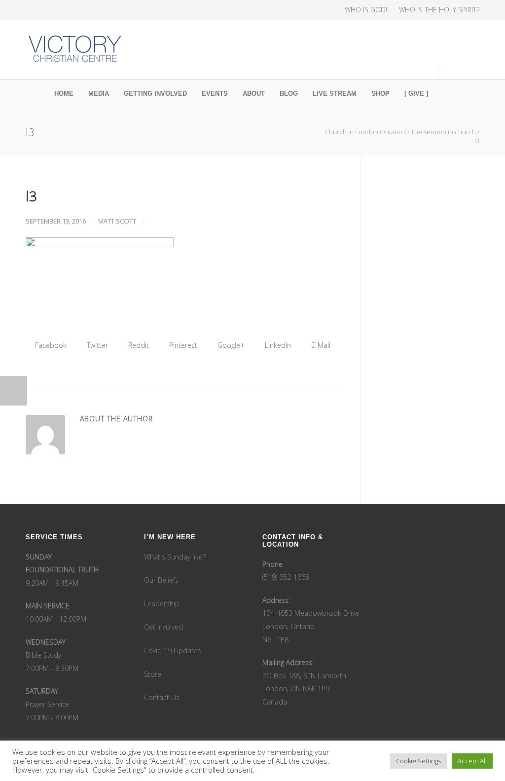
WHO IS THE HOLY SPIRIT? (439, 9)
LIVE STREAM (335, 93)
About (254, 93)
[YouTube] (95, 10)
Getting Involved (155, 93)
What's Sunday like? (175, 556)
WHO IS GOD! (366, 9)
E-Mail (319, 345)
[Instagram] (55, 10)
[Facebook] (35, 10)
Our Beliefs (161, 580)
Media (98, 93)
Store (152, 674)
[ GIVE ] (416, 93)
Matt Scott (117, 221)
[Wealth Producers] (114, 10)
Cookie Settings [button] (418, 760)
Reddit (137, 345)
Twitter (96, 345)
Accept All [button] (472, 760)
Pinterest (182, 345)
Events (215, 93)
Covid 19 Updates (172, 650)
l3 (31, 195)
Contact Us (162, 697)
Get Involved (163, 627)
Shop (380, 93)
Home (63, 93)
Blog (289, 93)
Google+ (230, 345)
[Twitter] (75, 10)
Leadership (162, 603)
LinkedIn (277, 345)
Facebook (50, 345)
